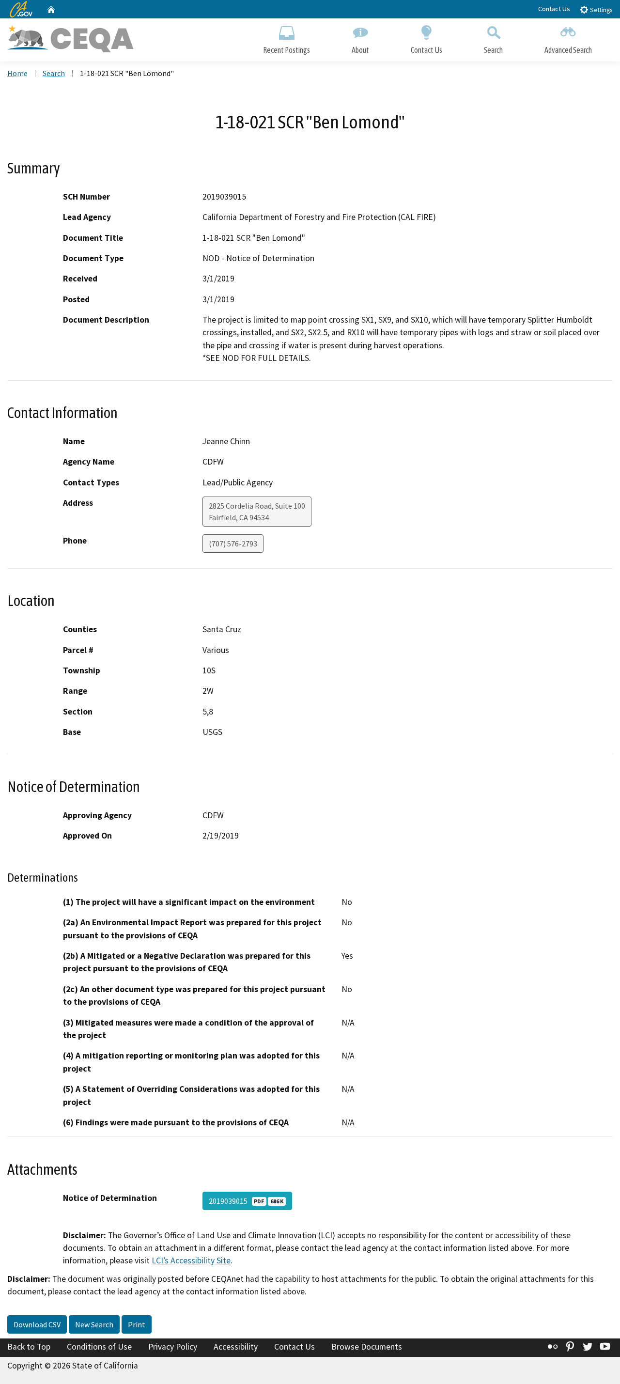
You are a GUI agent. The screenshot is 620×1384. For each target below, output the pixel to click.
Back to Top (28, 1346)
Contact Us (554, 8)
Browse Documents (366, 1346)
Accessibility (236, 1346)
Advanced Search (568, 50)
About (360, 50)
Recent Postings (286, 50)
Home (17, 73)
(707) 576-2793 (233, 543)
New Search (94, 1324)
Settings (600, 10)
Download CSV (37, 1324)
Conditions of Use (99, 1346)
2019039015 (246, 1201)
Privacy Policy (172, 1346)
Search (493, 50)
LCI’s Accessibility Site (191, 1260)
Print (136, 1324)
